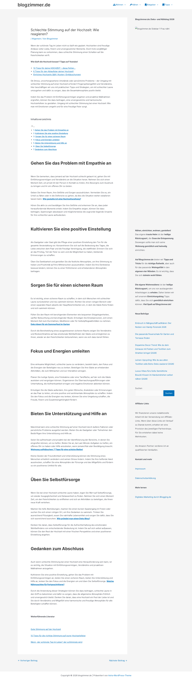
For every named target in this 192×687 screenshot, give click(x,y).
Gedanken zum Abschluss (46, 149)
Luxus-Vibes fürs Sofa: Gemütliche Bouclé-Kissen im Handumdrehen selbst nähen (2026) (154, 375)
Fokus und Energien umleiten (47, 140)
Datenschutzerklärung (145, 478)
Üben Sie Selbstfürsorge (45, 146)
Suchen (138, 388)
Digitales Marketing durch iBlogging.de (153, 497)
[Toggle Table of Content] (33, 126)
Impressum (140, 468)
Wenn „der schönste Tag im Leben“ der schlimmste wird (56, 642)
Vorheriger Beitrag (27, 660)
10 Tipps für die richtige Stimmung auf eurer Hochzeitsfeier (58, 635)
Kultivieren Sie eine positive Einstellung (51, 133)
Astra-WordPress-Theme (119, 675)
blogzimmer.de (34, 4)
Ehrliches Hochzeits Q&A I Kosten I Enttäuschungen (57, 74)
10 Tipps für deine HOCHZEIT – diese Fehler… (54, 68)
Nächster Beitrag (118, 660)
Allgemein (36, 38)
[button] (124, 4)
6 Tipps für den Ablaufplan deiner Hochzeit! (53, 71)
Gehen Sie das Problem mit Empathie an (52, 130)
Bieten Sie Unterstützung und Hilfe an (51, 143)
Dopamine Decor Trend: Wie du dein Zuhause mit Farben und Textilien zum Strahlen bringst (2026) (153, 349)
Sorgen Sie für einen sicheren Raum (50, 136)
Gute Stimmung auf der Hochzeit (46, 629)
